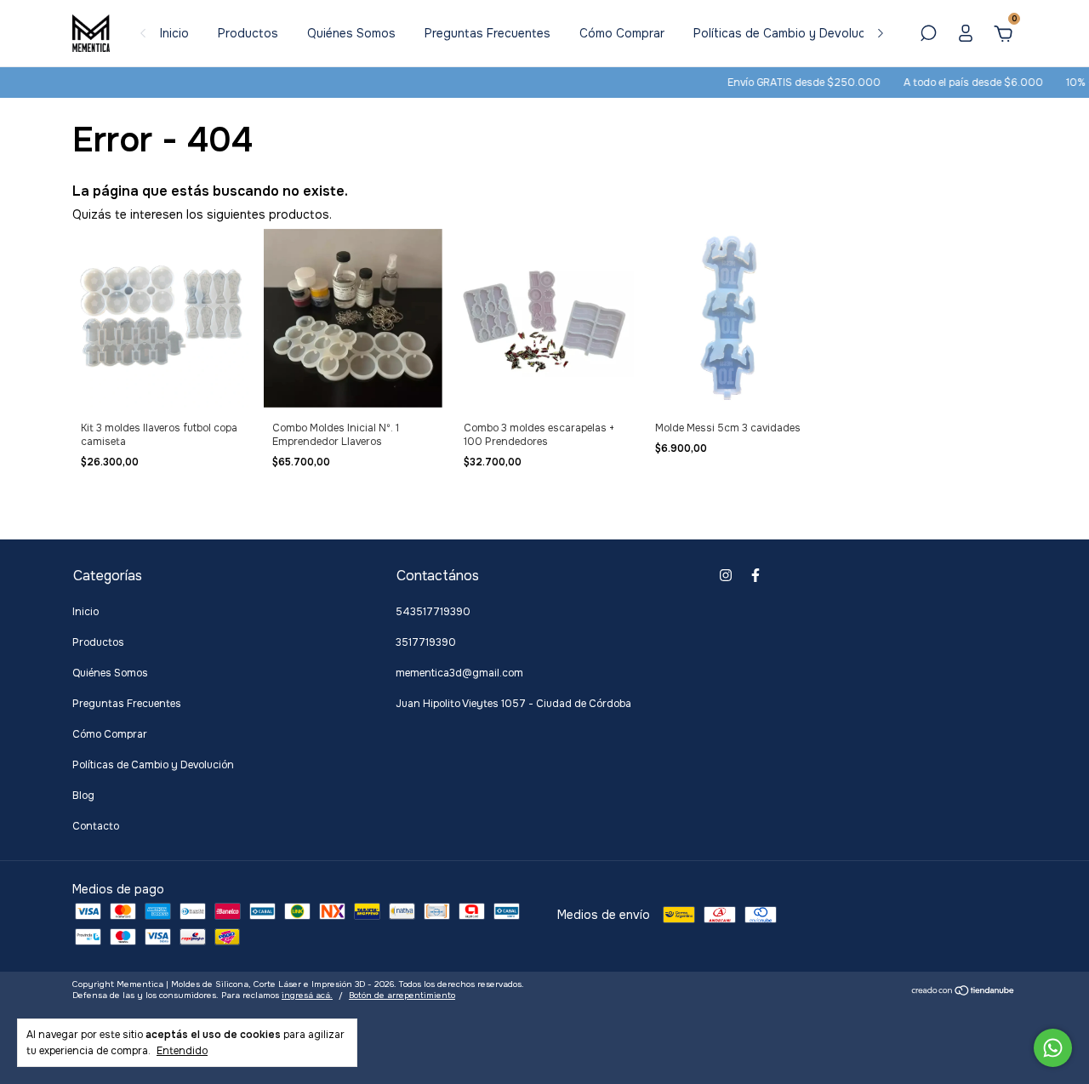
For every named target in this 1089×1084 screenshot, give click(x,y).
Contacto (95, 826)
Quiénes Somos (351, 33)
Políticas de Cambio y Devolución (787, 33)
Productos (248, 33)
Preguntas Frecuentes (487, 33)
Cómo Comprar (621, 33)
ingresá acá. (307, 995)
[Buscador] (928, 36)
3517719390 (426, 642)
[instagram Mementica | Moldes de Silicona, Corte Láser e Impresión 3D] (726, 575)
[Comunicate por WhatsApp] (1053, 1048)
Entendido (182, 1051)
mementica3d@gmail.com (459, 673)
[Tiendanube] (963, 992)
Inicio (174, 33)
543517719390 (433, 612)
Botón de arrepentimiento (402, 995)
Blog (83, 795)
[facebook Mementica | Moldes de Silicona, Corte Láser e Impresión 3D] (755, 575)
